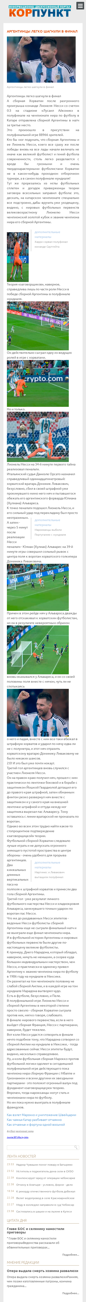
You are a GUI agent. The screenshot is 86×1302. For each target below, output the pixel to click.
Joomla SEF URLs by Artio (17, 1137)
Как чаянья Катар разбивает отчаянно (34, 1120)
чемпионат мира (24, 1131)
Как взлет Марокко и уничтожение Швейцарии (41, 1115)
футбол (11, 1131)
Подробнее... (70, 1254)
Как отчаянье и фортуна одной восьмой (36, 1124)
